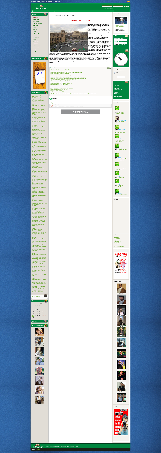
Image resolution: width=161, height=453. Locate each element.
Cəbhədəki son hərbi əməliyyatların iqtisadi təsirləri (61, 69)
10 (126, 32)
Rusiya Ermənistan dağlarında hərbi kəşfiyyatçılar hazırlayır (63, 79)
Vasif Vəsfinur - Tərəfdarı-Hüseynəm (39, 288)
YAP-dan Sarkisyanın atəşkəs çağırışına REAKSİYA (61, 75)
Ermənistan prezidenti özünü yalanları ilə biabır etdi (61, 83)
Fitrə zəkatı (121, 177)
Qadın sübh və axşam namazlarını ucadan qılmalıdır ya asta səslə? (121, 26)
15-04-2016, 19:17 (69, 18)
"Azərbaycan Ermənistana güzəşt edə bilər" (59, 84)
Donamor (38, 449)
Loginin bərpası (110, 8)
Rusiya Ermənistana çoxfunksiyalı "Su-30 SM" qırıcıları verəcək (63, 80)
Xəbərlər (61, 18)
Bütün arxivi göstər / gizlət (119, 246)
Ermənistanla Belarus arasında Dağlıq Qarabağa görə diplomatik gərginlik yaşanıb (68, 78)
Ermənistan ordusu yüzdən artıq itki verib (59, 89)
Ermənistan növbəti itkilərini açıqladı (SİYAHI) (60, 73)
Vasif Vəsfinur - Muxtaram (37, 291)
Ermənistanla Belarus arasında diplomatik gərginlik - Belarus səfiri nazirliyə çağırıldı (68, 77)
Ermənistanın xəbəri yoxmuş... (56, 90)
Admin (54, 18)
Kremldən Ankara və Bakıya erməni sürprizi (59, 86)
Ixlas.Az (48, 444)
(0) (78, 18)
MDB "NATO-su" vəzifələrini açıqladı (57, 82)
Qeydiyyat (104, 8)
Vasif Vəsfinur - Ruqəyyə (37, 290)
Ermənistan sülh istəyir (55, 74)
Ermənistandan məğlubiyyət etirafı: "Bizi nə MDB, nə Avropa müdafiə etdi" (66, 72)
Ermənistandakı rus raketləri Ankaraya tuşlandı (60, 91)
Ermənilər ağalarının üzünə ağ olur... (57, 85)
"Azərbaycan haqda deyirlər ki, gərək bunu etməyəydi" (61, 88)
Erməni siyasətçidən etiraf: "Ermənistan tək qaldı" (60, 71)
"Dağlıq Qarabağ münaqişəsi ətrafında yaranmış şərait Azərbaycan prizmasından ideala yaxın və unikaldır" (73, 93)
